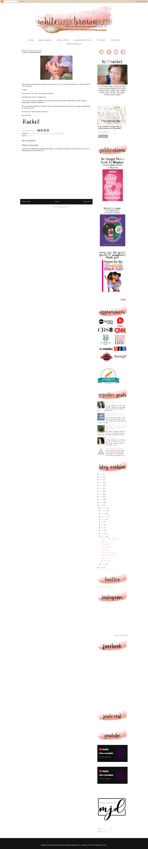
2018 (101, 482)
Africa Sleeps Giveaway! (112, 438)
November (104, 510)
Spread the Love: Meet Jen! (108, 555)
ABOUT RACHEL (45, 40)
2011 (101, 502)
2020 (101, 477)
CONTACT (101, 40)
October (103, 513)
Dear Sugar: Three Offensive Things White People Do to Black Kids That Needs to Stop (116, 427)
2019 (101, 480)
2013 (101, 497)
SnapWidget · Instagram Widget (121, 635)
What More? (104, 541)
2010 (101, 505)
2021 (101, 474)
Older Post (87, 201)
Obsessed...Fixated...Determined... (110, 539)
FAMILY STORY (63, 40)
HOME (31, 40)
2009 (101, 567)
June (102, 525)
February (103, 536)
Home (57, 201)
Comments (103, 831)
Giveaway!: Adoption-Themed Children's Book (113, 402)
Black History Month (106, 560)
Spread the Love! (105, 558)
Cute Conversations (106, 547)
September (104, 516)
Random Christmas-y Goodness (114, 448)
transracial (29, 135)
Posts (101, 828)
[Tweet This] (41, 131)
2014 (101, 494)
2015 (101, 491)
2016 (101, 488)
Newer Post (26, 201)
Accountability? (105, 544)
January (103, 564)
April (102, 530)
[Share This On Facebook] (38, 131)
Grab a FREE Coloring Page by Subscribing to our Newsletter (110, 127)
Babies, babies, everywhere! (108, 552)
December (104, 508)
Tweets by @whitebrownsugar (105, 586)
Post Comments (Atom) (60, 207)
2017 (101, 485)
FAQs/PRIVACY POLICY (83, 40)
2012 (101, 499)
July (102, 522)
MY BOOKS (115, 40)
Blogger (104, 845)
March (103, 533)
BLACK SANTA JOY (74, 44)
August (103, 519)
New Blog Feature (106, 549)
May (102, 528)
